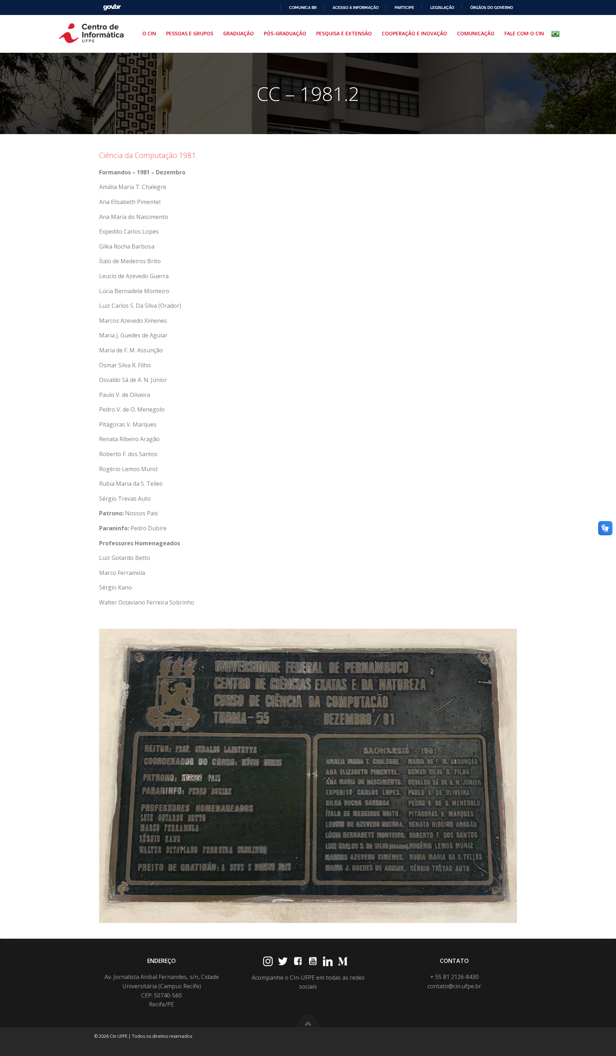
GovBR (112, 7)
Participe (404, 7)
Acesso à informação (356, 7)
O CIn (149, 33)
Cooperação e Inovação (414, 33)
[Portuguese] (557, 34)
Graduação (238, 33)
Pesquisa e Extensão (344, 33)
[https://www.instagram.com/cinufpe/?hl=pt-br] (268, 961)
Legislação (442, 7)
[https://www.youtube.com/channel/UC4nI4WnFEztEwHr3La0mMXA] (313, 961)
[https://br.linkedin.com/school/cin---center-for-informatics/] (328, 961)
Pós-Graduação (285, 33)
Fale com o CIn (524, 33)
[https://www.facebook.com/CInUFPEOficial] (298, 961)
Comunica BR (303, 7)
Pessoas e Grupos (189, 33)
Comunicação (475, 33)
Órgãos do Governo (491, 7)
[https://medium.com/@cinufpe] (343, 961)
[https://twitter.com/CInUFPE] (283, 961)
